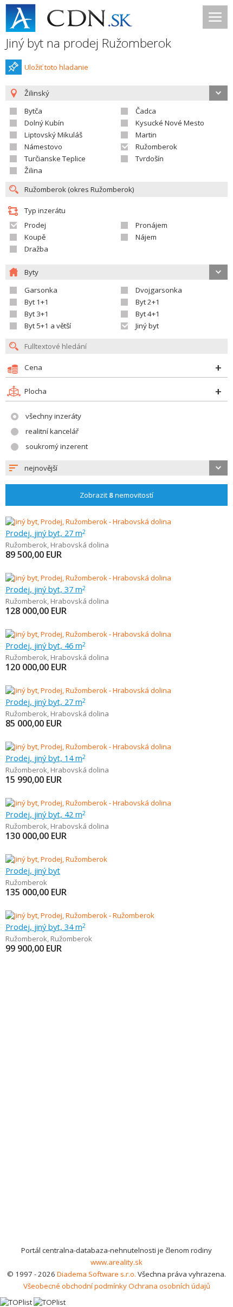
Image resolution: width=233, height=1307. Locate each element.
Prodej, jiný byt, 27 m (45, 532)
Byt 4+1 (147, 314)
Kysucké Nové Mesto (169, 123)
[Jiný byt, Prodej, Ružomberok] (56, 859)
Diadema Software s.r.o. (96, 1274)
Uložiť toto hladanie (56, 67)
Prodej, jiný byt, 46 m (45, 645)
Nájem (146, 237)
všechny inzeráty (53, 416)
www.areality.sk (116, 1262)
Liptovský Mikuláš (53, 135)
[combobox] (116, 468)
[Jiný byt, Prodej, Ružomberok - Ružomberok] (79, 915)
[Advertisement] (116, 1122)
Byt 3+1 (36, 314)
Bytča (33, 111)
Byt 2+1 (147, 302)
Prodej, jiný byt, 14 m (45, 757)
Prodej (35, 225)
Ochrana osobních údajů (169, 1286)
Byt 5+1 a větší (47, 326)
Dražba (36, 249)
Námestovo (43, 146)
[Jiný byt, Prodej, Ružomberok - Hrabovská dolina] (88, 521)
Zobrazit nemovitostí (116, 495)
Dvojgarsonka (158, 290)
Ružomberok (156, 146)
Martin (146, 135)
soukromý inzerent (56, 446)
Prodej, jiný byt (32, 870)
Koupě (35, 237)
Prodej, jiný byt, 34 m (45, 926)
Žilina (33, 170)
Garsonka (40, 290)
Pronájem (151, 225)
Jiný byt (147, 326)
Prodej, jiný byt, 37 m (45, 589)
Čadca (145, 111)
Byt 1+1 (36, 302)
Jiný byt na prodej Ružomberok (88, 43)
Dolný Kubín (44, 123)
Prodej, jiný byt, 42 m (45, 814)
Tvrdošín (149, 158)
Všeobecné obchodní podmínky (75, 1286)
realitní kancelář (52, 431)
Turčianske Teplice (55, 158)
